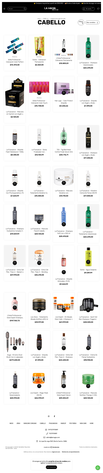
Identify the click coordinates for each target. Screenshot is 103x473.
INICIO (11, 423)
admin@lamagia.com (53, 437)
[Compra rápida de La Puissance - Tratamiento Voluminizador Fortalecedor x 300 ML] (88, 225)
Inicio (39, 18)
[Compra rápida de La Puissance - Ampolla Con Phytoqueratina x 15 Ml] (15, 184)
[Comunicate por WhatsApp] (97, 467)
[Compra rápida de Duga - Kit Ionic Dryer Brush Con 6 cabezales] (15, 348)
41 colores (39, 97)
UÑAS (18, 423)
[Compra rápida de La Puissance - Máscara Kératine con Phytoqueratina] (64, 183)
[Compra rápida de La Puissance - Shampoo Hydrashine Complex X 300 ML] (15, 222)
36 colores (63, 55)
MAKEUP (63, 423)
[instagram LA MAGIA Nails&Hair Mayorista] (48, 416)
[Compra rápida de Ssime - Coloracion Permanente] (39, 52)
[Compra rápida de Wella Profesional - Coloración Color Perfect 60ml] (15, 52)
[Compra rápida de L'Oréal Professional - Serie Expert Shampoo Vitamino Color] (15, 308)
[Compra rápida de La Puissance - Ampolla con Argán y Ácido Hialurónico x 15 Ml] (88, 94)
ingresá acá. (56, 452)
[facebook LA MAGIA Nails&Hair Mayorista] (54, 416)
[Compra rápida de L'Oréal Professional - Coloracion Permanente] (64, 50)
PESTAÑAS (72, 423)
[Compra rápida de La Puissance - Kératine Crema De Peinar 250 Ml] (88, 184)
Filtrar (81, 22)
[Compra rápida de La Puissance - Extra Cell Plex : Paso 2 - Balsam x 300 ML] (15, 263)
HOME (91, 423)
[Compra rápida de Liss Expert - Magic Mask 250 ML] (39, 386)
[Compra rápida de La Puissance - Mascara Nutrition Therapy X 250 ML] (88, 386)
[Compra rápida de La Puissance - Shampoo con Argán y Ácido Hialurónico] (88, 145)
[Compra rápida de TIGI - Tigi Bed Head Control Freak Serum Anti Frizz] (64, 142)
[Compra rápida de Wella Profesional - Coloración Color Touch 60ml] (39, 93)
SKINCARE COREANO (30, 423)
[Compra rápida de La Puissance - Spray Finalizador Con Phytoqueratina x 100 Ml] (39, 143)
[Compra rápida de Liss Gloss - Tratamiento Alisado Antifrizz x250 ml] (39, 310)
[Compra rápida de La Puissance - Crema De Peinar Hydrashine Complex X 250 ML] (88, 348)
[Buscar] (24, 9)
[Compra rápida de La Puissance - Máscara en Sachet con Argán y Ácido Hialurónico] (15, 105)
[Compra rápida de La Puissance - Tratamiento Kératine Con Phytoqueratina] (39, 183)
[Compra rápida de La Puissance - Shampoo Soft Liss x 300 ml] (64, 224)
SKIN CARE (83, 423)
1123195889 (53, 433)
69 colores (14, 56)
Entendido (51, 467)
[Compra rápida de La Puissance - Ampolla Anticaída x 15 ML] (64, 272)
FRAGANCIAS (53, 423)
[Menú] (5, 8)
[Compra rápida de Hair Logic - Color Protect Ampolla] (64, 93)
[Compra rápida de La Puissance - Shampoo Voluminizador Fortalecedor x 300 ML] (88, 56)
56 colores (39, 56)
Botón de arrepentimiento (70, 452)
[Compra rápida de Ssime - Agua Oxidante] (88, 262)
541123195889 (53, 430)
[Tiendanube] (52, 447)
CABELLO (45, 18)
